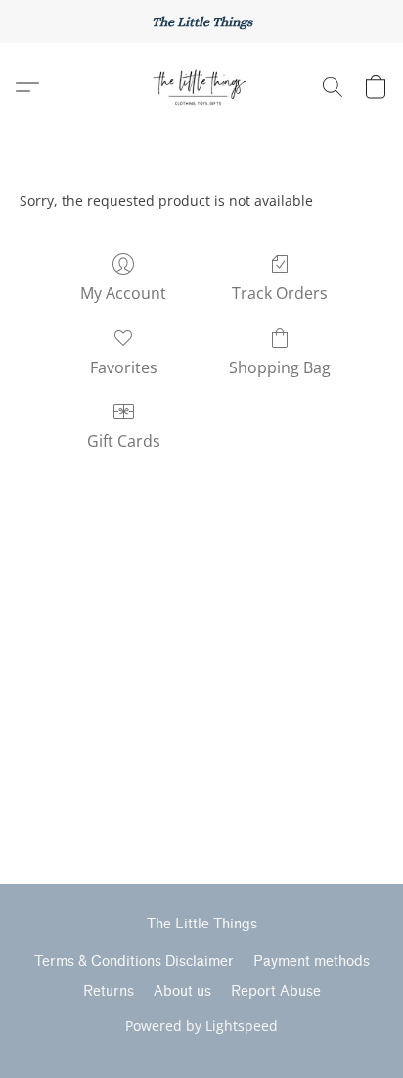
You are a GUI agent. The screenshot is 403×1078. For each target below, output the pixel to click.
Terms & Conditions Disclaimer (134, 961)
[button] (201, 87)
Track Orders (280, 293)
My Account (123, 293)
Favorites (123, 367)
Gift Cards (123, 441)
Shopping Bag (280, 367)
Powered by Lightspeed (201, 1025)
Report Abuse (276, 991)
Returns (108, 991)
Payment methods (311, 961)
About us (182, 991)
